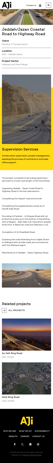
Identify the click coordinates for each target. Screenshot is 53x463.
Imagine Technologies (31, 455)
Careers (24, 436)
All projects (16, 310)
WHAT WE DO (25, 431)
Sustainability (42, 431)
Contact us (31, 5)
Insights (13, 436)
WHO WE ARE (9, 431)
